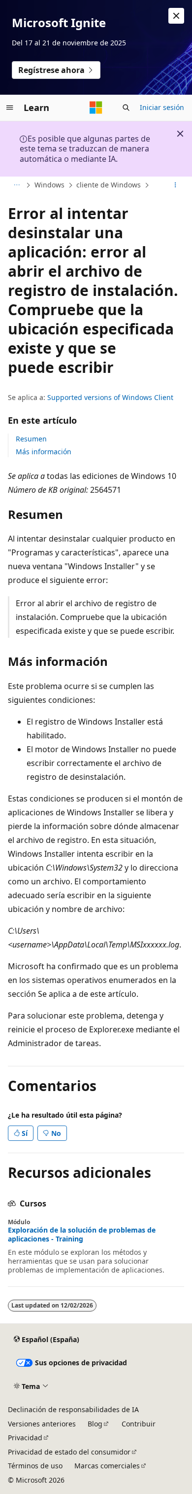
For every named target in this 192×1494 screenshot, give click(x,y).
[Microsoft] (96, 107)
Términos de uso (35, 1465)
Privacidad (25, 1437)
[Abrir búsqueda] (126, 107)
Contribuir (139, 1423)
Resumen (31, 438)
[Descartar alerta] (176, 16)
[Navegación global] (10, 107)
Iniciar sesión (162, 107)
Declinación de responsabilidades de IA (73, 1409)
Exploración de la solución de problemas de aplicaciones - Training (82, 1234)
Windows (49, 184)
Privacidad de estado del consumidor (69, 1452)
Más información (43, 451)
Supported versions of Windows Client (110, 397)
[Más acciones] (175, 185)
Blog (95, 1423)
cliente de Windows (108, 184)
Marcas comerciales (107, 1465)
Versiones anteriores (42, 1423)
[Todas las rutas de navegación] (16, 185)
